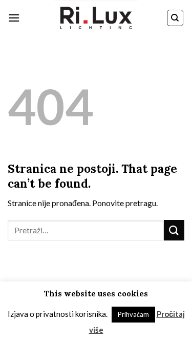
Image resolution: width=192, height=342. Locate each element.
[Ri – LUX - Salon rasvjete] (96, 18)
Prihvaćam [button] (133, 314)
